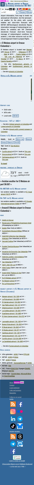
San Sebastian (7, 262)
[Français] (18, 9)
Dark (10, 9)
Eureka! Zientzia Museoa (10, 246)
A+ (3, 9)
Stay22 (17, 142)
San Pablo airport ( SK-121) (11, 305)
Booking (28, 139)
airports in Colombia (16, 71)
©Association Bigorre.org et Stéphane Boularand (17, 464)
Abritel (10, 142)
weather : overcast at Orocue (11, 167)
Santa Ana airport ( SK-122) (11, 336)
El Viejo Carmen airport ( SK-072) (13, 316)
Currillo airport (7, 151)
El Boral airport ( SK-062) (10, 327)
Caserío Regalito (6, 61)
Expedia (4, 142)
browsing (2, 4)
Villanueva (22, 52)
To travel (4, 163)
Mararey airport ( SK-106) (10, 296)
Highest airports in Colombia (19, 124)
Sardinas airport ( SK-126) (11, 333)
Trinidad (3, 59)
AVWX (16, 354)
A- (0, 9)
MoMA (4, 228)
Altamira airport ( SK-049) (11, 308)
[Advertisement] (17, 380)
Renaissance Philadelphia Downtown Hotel (16, 223)
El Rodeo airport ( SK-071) (11, 330)
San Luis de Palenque (13, 56)
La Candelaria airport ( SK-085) (12, 341)
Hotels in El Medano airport (11, 75)
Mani (5, 54)
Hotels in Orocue (7, 220)
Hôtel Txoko (6, 267)
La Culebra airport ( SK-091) (11, 310)
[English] (21, 9)
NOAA (16, 357)
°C (13, 9)
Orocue (29, 49)
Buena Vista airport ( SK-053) (12, 324)
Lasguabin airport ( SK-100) (11, 321)
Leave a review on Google (17, 461)
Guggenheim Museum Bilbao (12, 231)
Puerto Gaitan (21, 54)
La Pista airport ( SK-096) (10, 299)
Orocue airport (7, 154)
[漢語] (26, 9)
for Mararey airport (8, 281)
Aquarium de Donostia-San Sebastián (15, 251)
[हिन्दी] (29, 9)
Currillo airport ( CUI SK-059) (12, 338)
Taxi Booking (15, 146)
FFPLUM (26, 354)
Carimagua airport (8, 157)
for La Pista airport (8, 283)
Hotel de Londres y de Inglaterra (13, 257)
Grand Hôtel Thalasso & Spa (11, 273)
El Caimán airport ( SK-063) (11, 302)
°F (15, 9)
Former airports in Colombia (18, 346)
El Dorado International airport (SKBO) (16, 202)
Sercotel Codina (7, 241)
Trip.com (28, 151)
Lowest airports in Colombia (10, 126)
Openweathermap (20, 363)
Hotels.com (20, 139)
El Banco (19, 59)
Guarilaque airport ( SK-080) (11, 313)
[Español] (24, 9)
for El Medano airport (9, 278)
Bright (7, 9)
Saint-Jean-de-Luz (8, 265)
